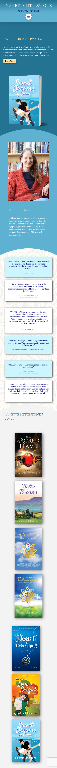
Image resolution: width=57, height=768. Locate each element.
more (20, 235)
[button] (28, 17)
